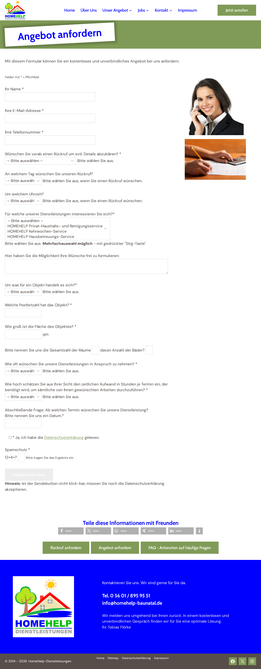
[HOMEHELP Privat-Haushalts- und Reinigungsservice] (55, 226)
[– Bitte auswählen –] (55, 220)
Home (69, 10)
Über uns (89, 10)
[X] (242, 661)
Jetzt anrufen (237, 10)
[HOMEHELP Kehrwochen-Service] (55, 231)
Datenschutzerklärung (64, 437)
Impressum (187, 10)
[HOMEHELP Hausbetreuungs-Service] (55, 236)
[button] (71, 530)
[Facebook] (233, 661)
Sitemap (113, 658)
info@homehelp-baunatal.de (132, 603)
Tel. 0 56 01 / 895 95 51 (126, 596)
